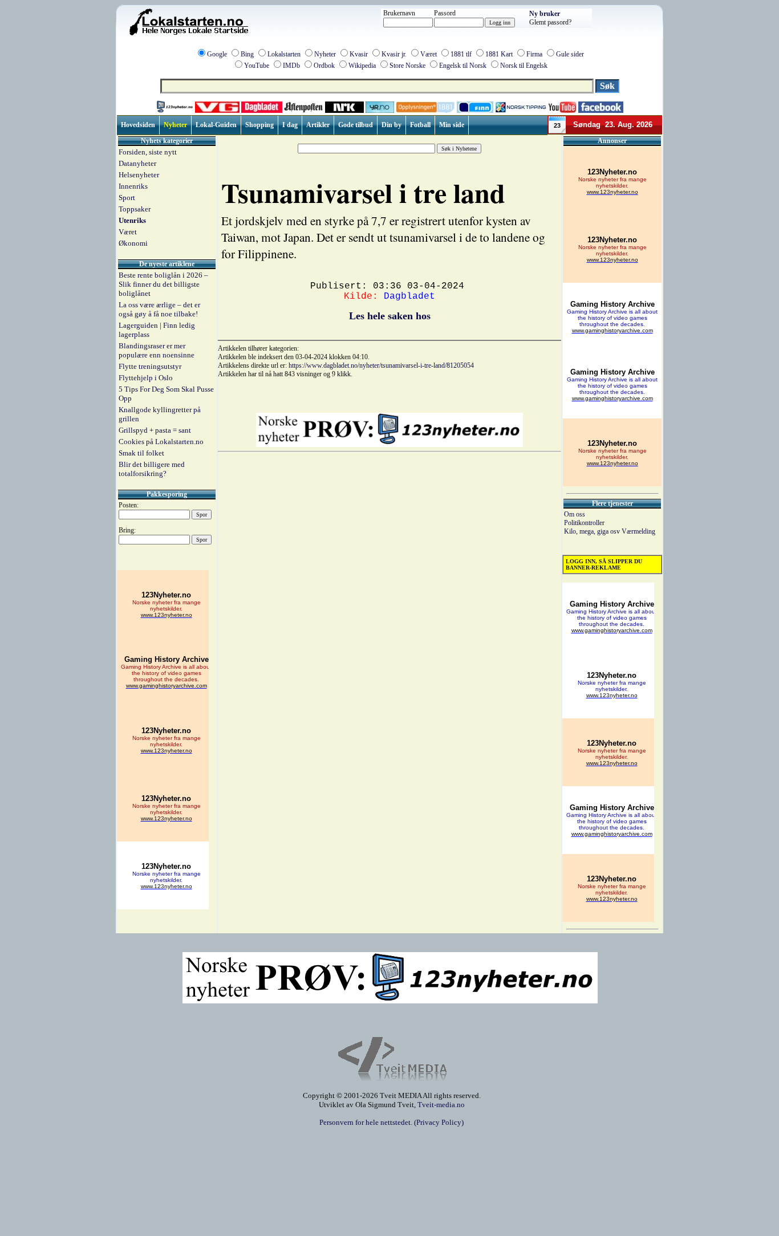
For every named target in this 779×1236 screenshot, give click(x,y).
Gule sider (570, 54)
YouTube (256, 66)
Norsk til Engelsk (523, 66)
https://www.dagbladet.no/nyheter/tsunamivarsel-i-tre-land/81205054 (381, 365)
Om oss (574, 514)
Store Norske (407, 66)
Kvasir (359, 54)
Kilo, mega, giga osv (593, 531)
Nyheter (325, 54)
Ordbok (324, 66)
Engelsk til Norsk (462, 66)
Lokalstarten (284, 54)
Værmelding (638, 531)
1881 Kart (499, 54)
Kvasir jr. (394, 54)
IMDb (291, 66)
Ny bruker (544, 14)
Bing (247, 54)
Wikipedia (362, 66)
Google (217, 54)
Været (428, 54)
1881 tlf (461, 54)
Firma (534, 54)
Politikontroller (584, 523)
